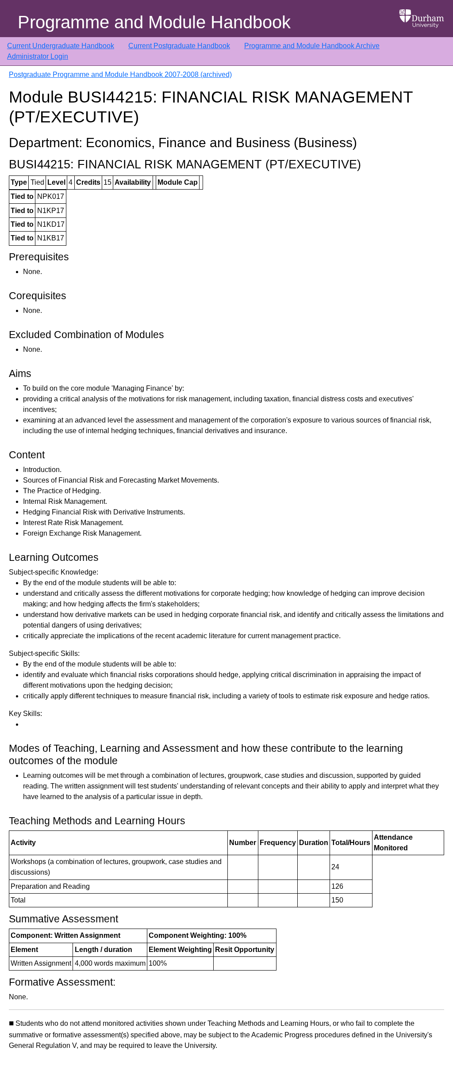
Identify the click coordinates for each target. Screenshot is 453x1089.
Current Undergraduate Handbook (60, 46)
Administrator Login (37, 56)
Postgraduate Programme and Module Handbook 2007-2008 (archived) (120, 74)
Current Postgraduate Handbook (179, 46)
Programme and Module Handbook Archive (312, 46)
